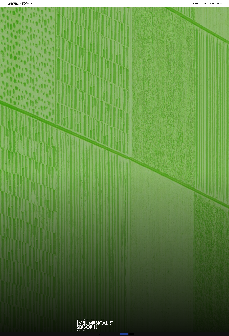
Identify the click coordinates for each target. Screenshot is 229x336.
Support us (211, 3)
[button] (219, 3)
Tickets (204, 3)
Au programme (196, 3)
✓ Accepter (123, 333)
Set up (131, 333)
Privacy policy (138, 333)
